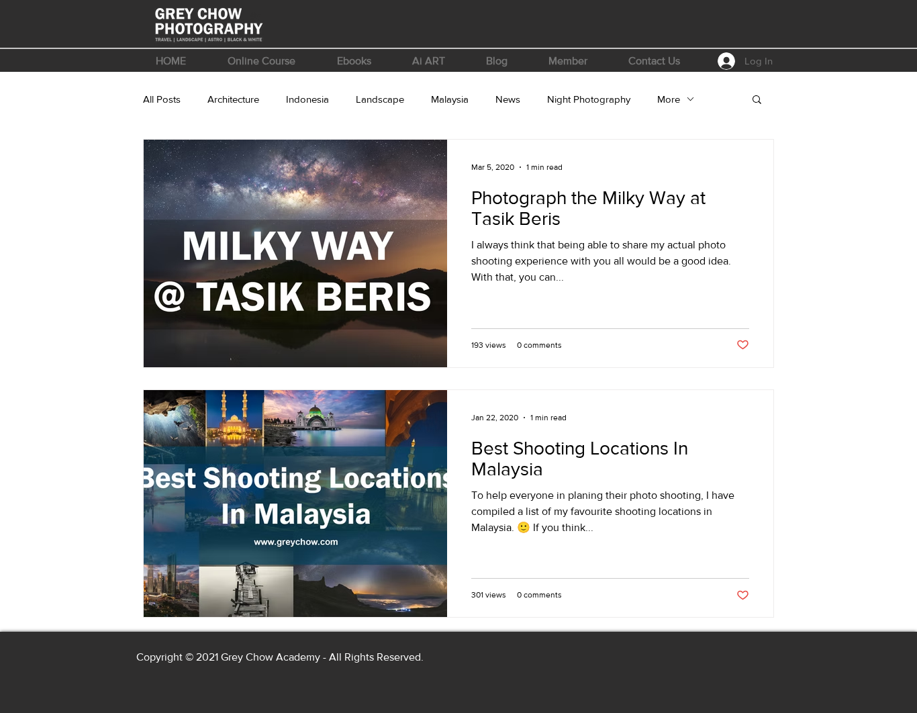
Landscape (380, 99)
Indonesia (307, 99)
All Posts (162, 99)
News (507, 99)
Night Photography (588, 99)
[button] (261, 60)
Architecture (233, 99)
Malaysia (450, 99)
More (668, 99)
